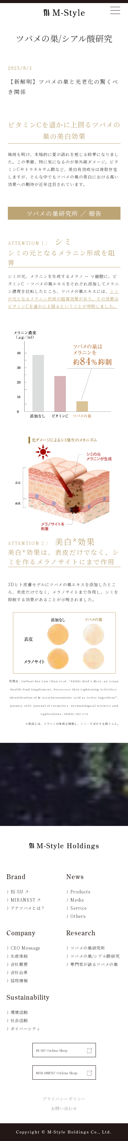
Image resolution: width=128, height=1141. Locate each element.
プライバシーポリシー (64, 1098)
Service (78, 908)
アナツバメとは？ (28, 908)
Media (77, 900)
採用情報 (19, 980)
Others (77, 916)
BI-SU (17, 891)
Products (80, 891)
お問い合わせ (64, 1108)
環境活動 (19, 1012)
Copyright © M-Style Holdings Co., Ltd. (64, 1132)
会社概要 (19, 964)
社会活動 (19, 1020)
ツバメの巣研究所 (87, 948)
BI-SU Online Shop (52, 1050)
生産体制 (19, 956)
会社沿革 (19, 972)
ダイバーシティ (26, 1028)
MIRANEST (23, 900)
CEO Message (25, 948)
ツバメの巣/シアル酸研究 (94, 956)
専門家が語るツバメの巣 (94, 964)
